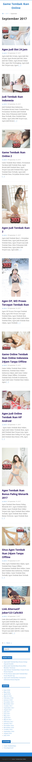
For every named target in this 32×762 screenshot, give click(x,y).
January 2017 (8, 723)
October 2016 (8, 729)
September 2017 (9, 708)
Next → (9, 643)
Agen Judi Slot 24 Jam (14, 49)
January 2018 (8, 700)
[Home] (3, 14)
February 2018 (8, 698)
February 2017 (8, 721)
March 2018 (7, 696)
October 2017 (8, 706)
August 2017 (8, 710)
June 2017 (7, 713)
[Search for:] (16, 649)
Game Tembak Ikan (10, 746)
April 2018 (7, 694)
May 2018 (7, 692)
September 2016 (9, 731)
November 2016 (9, 727)
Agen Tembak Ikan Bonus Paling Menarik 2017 (15, 494)
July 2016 (7, 735)
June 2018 (7, 690)
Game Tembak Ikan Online (19, 759)
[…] (19, 65)
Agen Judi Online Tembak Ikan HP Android (12, 417)
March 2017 (7, 719)
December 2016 (9, 725)
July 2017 (7, 712)
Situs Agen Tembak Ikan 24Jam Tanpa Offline (13, 553)
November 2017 (9, 704)
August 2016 (8, 733)
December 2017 (9, 702)
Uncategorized (8, 748)
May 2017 (7, 715)
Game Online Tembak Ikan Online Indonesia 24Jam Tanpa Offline (15, 358)
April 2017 (7, 717)
